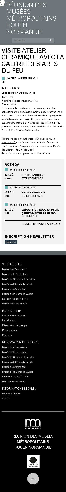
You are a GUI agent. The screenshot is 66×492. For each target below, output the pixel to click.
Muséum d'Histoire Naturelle (17, 284)
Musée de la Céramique (15, 274)
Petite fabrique (33, 175)
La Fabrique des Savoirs (15, 299)
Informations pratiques (14, 315)
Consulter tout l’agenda (40, 224)
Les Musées (8, 320)
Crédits (6, 398)
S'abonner (11, 242)
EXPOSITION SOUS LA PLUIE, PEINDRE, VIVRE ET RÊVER (40, 211)
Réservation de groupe (14, 325)
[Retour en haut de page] (33, 479)
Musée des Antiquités (13, 289)
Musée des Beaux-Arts (14, 269)
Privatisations (9, 330)
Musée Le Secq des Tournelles (18, 279)
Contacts (7, 335)
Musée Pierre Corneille (14, 303)
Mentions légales (11, 393)
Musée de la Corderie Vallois (17, 294)
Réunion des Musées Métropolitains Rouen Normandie (31, 18)
